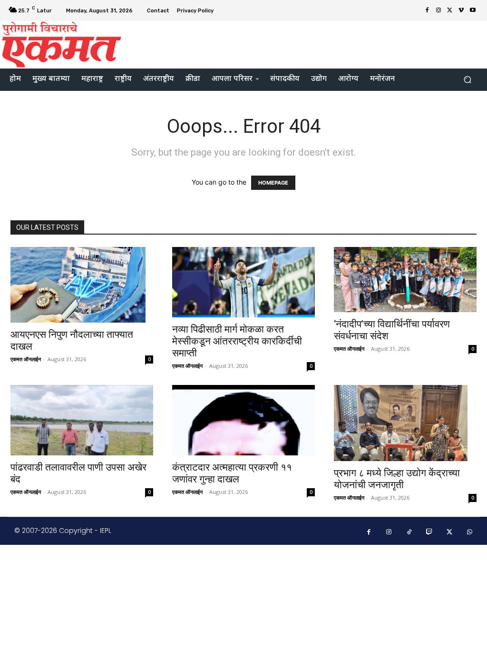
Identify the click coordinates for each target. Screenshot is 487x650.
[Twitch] (430, 532)
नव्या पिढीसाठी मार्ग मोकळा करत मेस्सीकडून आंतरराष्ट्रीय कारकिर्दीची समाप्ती (237, 341)
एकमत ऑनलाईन (25, 359)
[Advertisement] (301, 43)
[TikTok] (409, 532)
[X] (450, 10)
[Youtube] (472, 10)
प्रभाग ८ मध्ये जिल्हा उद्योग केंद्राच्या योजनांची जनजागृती (397, 479)
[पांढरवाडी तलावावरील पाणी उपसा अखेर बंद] (81, 420)
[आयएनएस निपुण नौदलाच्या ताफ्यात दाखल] (81, 285)
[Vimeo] (461, 10)
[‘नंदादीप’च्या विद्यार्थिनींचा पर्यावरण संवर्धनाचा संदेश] (405, 279)
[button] (467, 80)
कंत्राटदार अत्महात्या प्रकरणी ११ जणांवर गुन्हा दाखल (232, 473)
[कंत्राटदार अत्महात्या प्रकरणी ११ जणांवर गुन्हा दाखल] (243, 420)
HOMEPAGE (273, 182)
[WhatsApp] (470, 532)
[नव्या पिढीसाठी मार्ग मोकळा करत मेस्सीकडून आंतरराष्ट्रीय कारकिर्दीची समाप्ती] (243, 282)
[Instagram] (438, 10)
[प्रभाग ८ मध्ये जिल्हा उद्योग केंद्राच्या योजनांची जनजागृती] (405, 423)
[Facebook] (427, 10)
